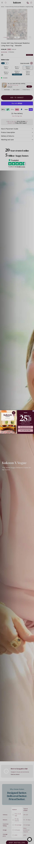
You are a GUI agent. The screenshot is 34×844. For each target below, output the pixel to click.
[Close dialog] (33, 411)
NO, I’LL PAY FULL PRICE (25, 430)
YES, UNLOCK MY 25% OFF (25, 427)
